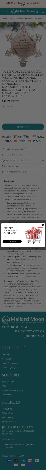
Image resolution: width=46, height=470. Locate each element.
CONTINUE (12, 241)
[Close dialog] (43, 225)
